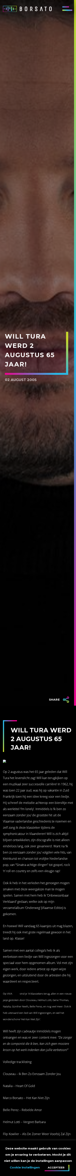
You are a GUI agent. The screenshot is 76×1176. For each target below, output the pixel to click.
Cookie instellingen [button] (25, 1167)
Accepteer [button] (56, 1167)
